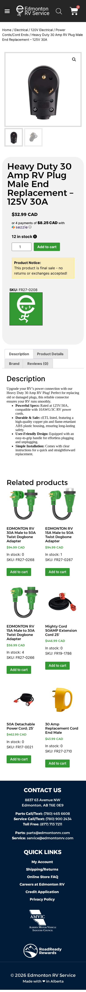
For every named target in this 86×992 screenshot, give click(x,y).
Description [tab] (19, 354)
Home (6, 30)
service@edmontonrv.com (50, 838)
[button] (7, 11)
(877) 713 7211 (42, 824)
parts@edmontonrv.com (48, 833)
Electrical (21, 30)
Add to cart (46, 247)
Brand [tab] (14, 363)
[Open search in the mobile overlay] (59, 11)
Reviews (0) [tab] (38, 363)
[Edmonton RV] (26, 309)
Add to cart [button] (19, 572)
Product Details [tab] (50, 354)
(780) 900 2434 (43, 819)
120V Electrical (42, 30)
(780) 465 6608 (42, 814)
